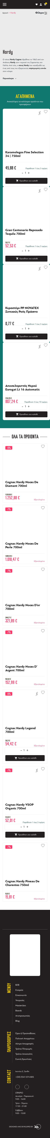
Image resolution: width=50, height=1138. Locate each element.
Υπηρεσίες (19, 1000)
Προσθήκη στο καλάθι (28, 181)
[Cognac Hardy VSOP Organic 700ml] (25, 813)
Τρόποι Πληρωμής (23, 1049)
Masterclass (20, 1005)
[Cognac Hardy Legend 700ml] (25, 736)
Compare (39, 113)
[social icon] (17, 1087)
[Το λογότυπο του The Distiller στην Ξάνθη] (20, 4)
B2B (17, 985)
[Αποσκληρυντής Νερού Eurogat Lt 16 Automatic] (26, 394)
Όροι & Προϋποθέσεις (25, 1033)
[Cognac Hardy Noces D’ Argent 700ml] (25, 675)
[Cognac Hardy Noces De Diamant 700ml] (25, 490)
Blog (17, 1021)
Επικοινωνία (21, 995)
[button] (44, 111)
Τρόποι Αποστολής (23, 1054)
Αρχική (5, 13)
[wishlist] (36, 4)
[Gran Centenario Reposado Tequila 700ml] (26, 238)
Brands (18, 1010)
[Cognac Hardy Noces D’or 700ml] (25, 613)
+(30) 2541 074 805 (24, 1077)
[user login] (41, 4)
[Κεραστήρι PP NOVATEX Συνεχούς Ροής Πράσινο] (26, 316)
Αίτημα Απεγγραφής (24, 1043)
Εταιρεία (19, 990)
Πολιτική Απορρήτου (24, 1038)
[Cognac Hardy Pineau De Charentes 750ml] (25, 890)
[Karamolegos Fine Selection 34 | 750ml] (26, 160)
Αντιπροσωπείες (22, 1015)
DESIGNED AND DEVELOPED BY (21, 1127)
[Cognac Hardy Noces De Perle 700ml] (25, 552)
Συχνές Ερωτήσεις (23, 1059)
